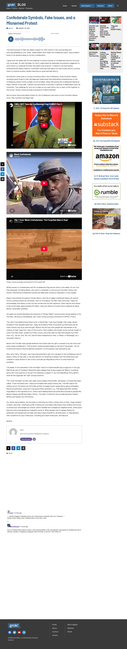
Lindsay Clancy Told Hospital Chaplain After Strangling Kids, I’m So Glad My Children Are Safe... (104, 60)
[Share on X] (8, 448)
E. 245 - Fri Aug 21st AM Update (106, 108)
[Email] (34, 439)
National (101, 6)
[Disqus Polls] (44, 482)
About (54, 628)
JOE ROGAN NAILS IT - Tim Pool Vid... (94, 54)
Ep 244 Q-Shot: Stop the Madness (106, 233)
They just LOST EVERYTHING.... (116, 27)
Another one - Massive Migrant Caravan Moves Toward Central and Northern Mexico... (94, 33)
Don (12, 28)
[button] (118, 6)
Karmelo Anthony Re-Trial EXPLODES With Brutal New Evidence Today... (105, 31)
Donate (74, 6)
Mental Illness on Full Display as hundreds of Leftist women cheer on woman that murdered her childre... (116, 60)
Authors (55, 632)
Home (65, 6)
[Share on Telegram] (18, 448)
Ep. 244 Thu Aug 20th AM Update (106, 141)
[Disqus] (44, 534)
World (110, 6)
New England (86, 6)
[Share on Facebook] (13, 448)
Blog (10, 453)
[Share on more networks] (23, 448)
